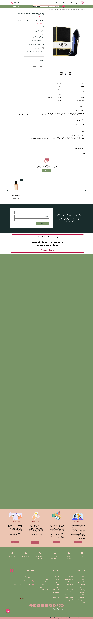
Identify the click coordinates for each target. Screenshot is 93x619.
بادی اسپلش (70, 589)
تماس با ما (29, 3)
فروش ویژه (56, 587)
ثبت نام (14, 6)
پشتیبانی (46, 579)
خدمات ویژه (45, 577)
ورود (18, 6)
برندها (57, 3)
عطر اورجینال (82, 595)
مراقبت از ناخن (69, 584)
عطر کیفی (82, 587)
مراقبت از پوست (69, 579)
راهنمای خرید (45, 584)
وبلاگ (57, 584)
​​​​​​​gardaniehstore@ (47, 250)
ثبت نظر (46, 170)
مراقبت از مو (70, 582)
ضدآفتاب (70, 592)
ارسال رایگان (56, 590)
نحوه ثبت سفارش (50, 3)
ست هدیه (56, 595)
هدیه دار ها (56, 592)
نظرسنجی (46, 582)
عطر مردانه (82, 579)
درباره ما (35, 3)
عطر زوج (83, 585)
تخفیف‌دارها (56, 597)
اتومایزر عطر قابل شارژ (81, 600)
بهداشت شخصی (69, 587)
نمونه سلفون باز (81, 597)
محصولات (64, 3)
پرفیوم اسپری (82, 590)
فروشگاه (57, 577)
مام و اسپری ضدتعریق (69, 595)
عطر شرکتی (82, 592)
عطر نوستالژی (81, 582)
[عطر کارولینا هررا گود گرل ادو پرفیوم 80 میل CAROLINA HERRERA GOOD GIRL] (65, 41)
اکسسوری (70, 600)
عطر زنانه (82, 577)
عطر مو (83, 603)
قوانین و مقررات (42, 3)
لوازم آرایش (70, 577)
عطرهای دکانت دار (69, 597)
